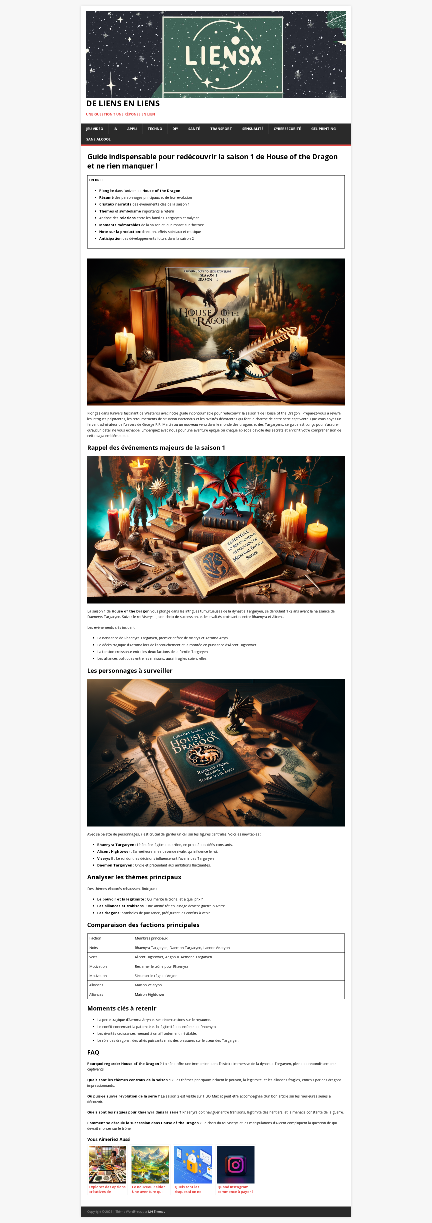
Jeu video (94, 128)
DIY (175, 128)
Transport (221, 128)
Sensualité (253, 128)
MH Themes (156, 1212)
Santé (194, 128)
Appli (132, 128)
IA (115, 128)
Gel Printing (323, 128)
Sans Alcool (98, 139)
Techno (155, 128)
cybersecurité (287, 128)
